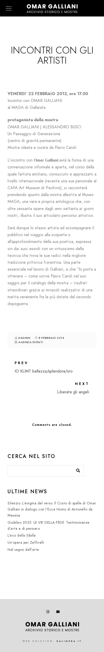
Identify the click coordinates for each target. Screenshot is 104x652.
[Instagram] (48, 612)
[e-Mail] (58, 612)
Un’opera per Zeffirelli (26, 542)
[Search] (76, 469)
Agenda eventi (30, 342)
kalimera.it (69, 641)
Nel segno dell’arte (23, 549)
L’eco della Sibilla (22, 535)
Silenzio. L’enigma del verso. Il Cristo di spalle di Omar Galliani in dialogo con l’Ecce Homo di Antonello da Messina (52, 509)
